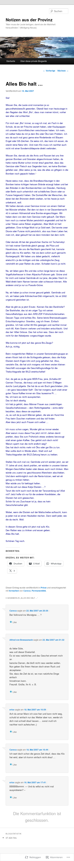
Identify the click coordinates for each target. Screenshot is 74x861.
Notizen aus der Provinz (29, 20)
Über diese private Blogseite (33, 61)
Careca (27, 590)
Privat (43, 587)
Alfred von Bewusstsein (21, 639)
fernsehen (14, 590)
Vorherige (49, 70)
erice (11, 709)
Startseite (10, 61)
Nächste (62, 70)
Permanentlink (39, 590)
